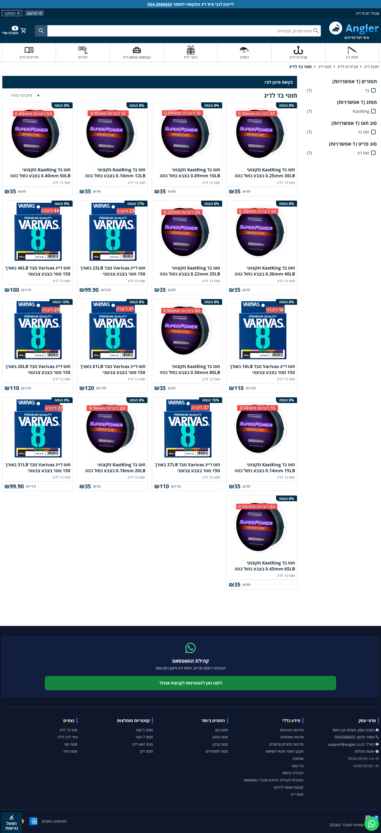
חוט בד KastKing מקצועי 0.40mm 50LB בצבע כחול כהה (40, 173)
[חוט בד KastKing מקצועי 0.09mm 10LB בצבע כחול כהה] (187, 133)
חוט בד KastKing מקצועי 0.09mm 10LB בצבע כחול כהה (190, 173)
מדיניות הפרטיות (292, 730)
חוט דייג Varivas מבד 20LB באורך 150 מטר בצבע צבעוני (37, 369)
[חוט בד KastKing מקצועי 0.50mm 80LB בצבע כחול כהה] (187, 330)
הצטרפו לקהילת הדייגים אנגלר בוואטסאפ (274, 780)
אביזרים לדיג (347, 66)
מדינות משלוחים (292, 737)
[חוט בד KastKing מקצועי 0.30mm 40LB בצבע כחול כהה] (262, 232)
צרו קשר (297, 765)
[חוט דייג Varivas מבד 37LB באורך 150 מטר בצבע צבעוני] (187, 428)
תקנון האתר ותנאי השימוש (285, 751)
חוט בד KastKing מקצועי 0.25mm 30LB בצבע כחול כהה (265, 173)
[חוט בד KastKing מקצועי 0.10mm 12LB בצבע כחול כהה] (112, 133)
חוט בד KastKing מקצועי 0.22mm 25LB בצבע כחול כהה (190, 271)
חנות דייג (371, 66)
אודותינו (298, 758)
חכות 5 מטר (144, 730)
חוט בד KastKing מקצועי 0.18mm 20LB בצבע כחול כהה (115, 468)
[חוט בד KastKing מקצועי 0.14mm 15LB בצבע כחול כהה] (262, 428)
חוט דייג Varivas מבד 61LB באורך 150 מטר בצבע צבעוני (112, 369)
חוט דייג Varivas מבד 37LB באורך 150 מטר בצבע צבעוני (187, 468)
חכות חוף (70, 744)
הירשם (32, 13)
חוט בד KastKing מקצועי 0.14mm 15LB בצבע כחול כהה (265, 468)
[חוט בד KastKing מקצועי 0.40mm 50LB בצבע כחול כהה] (37, 133)
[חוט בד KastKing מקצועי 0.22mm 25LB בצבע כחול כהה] (187, 232)
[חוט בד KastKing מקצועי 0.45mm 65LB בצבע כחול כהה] (262, 527)
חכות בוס (221, 730)
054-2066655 (159, 4)
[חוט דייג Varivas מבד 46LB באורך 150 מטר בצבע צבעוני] (37, 232)
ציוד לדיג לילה (67, 737)
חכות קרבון (220, 744)
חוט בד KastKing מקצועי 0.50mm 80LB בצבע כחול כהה (190, 369)
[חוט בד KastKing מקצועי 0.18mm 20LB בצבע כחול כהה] (112, 428)
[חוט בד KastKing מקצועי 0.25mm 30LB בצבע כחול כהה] (262, 133)
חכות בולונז (220, 737)
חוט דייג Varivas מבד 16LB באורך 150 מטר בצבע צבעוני (262, 369)
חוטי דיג (324, 66)
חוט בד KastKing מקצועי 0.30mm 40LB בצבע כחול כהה (265, 271)
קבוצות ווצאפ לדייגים (289, 787)
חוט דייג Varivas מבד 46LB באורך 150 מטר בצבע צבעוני (37, 271)
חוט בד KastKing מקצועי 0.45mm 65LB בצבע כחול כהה (265, 566)
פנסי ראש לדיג (142, 744)
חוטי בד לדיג (300, 66)
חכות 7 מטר (144, 737)
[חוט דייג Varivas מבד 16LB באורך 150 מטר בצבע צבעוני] (262, 330)
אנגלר (346, 824)
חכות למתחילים (217, 751)
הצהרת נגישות (293, 772)
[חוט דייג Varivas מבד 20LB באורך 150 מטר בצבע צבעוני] (37, 330)
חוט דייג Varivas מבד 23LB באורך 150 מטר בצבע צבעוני (112, 271)
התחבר (9, 13)
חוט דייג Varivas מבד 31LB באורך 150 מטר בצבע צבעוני (37, 468)
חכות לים (146, 751)
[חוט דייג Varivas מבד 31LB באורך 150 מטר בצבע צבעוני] (37, 428)
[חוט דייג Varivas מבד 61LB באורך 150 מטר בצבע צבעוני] (112, 330)
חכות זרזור (70, 751)
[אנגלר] (354, 30)
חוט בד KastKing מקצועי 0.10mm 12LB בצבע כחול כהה (115, 173)
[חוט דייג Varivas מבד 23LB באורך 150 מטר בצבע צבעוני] (112, 232)
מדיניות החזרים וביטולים (286, 744)
